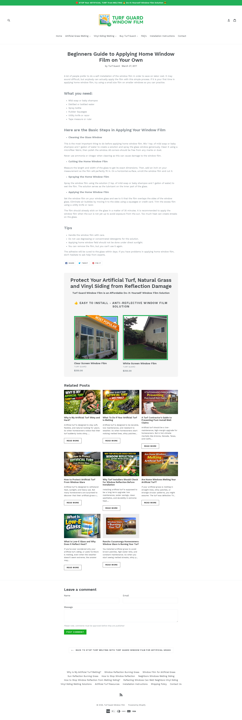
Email (126, 595)
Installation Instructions (162, 36)
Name (67, 595)
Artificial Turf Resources (107, 684)
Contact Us (176, 684)
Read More (73, 441)
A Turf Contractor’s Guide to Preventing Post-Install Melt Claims (157, 420)
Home (59, 36)
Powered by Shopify (136, 705)
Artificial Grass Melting (78, 36)
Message (68, 607)
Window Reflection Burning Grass (121, 672)
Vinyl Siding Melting (106, 36)
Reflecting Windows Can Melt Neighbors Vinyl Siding (150, 680)
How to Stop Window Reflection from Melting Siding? (92, 680)
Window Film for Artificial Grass (159, 672)
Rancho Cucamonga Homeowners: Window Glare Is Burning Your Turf (121, 542)
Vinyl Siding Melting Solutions (76, 684)
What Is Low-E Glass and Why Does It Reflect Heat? (80, 542)
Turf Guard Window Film (114, 705)
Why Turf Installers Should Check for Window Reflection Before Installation (120, 482)
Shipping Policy (159, 684)
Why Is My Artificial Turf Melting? (84, 672)
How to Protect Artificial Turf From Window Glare (79, 480)
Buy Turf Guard (129, 36)
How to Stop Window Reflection (118, 676)
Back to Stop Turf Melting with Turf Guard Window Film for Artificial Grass (123, 650)
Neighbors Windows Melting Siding (156, 676)
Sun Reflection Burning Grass (83, 676)
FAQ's (144, 36)
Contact (182, 36)
